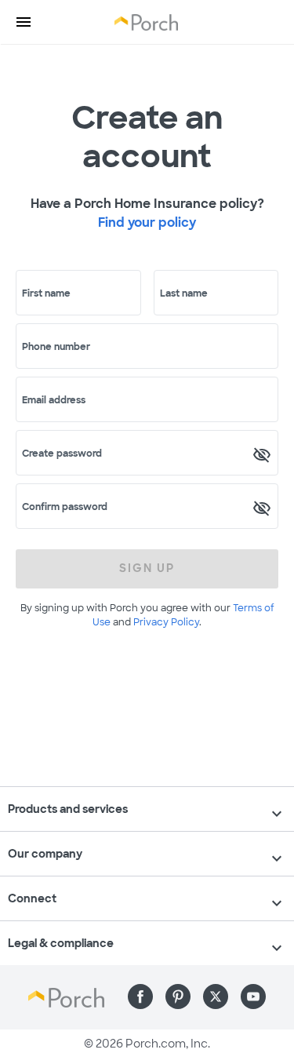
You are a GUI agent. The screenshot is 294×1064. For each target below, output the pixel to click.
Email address (53, 400)
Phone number (56, 347)
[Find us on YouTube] (253, 996)
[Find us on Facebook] (140, 996)
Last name (184, 293)
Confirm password (64, 507)
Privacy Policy (166, 622)
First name (46, 293)
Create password (62, 453)
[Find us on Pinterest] (178, 996)
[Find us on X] (215, 996)
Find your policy (147, 222)
